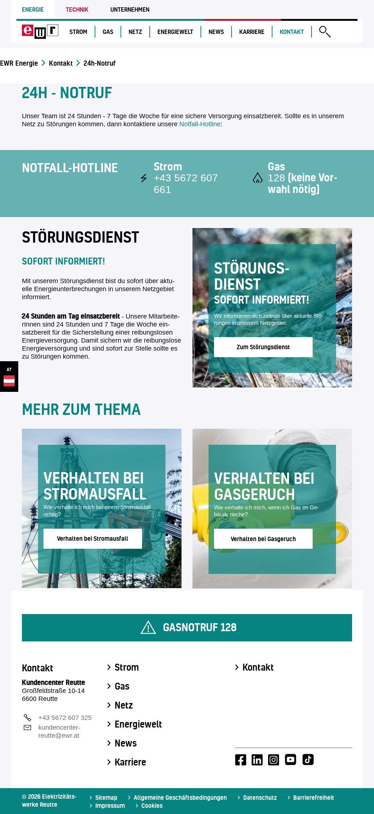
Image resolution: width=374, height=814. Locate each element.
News (216, 31)
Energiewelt (175, 31)
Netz (135, 31)
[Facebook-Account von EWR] (240, 759)
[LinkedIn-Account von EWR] (257, 759)
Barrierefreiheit (313, 797)
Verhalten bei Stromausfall (92, 538)
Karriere (251, 31)
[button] (325, 32)
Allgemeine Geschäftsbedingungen (180, 797)
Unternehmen (129, 9)
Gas (108, 31)
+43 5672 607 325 (65, 717)
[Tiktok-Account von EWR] (308, 759)
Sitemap (106, 797)
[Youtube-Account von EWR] (291, 759)
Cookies (152, 805)
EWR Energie (19, 63)
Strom (78, 31)
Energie (33, 9)
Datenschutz (260, 797)
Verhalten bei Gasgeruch (263, 539)
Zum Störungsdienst (263, 347)
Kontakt (292, 31)
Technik (77, 9)
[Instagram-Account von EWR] (273, 759)
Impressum (110, 805)
